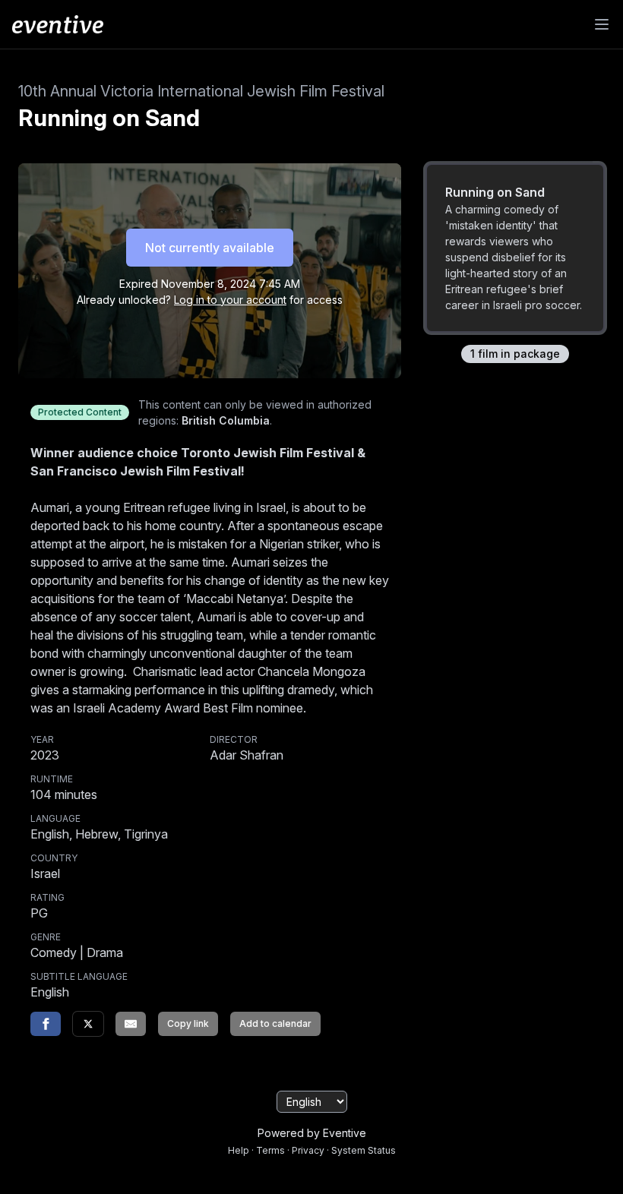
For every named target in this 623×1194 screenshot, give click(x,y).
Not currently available (209, 247)
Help (238, 1150)
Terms (270, 1150)
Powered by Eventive (312, 1132)
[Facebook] (45, 1024)
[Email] (130, 1024)
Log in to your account (230, 299)
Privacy (308, 1150)
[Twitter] (88, 1024)
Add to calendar (275, 1023)
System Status (363, 1150)
